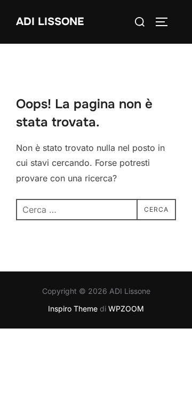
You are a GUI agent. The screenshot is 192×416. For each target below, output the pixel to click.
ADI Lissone (50, 21)
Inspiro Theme (73, 308)
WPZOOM (126, 308)
